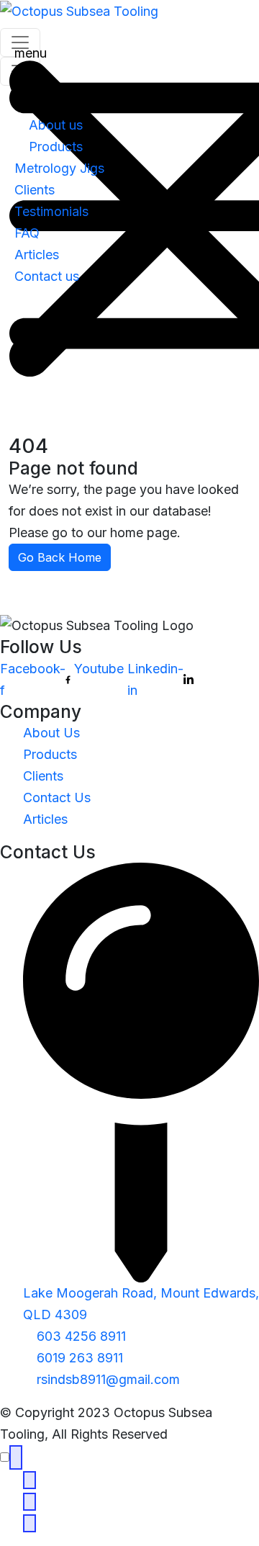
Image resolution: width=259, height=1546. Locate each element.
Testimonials (51, 211)
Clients (34, 189)
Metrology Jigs (59, 168)
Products (56, 146)
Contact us (46, 276)
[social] (15, 1457)
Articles (36, 254)
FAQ (27, 233)
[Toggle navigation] (20, 71)
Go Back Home (59, 557)
